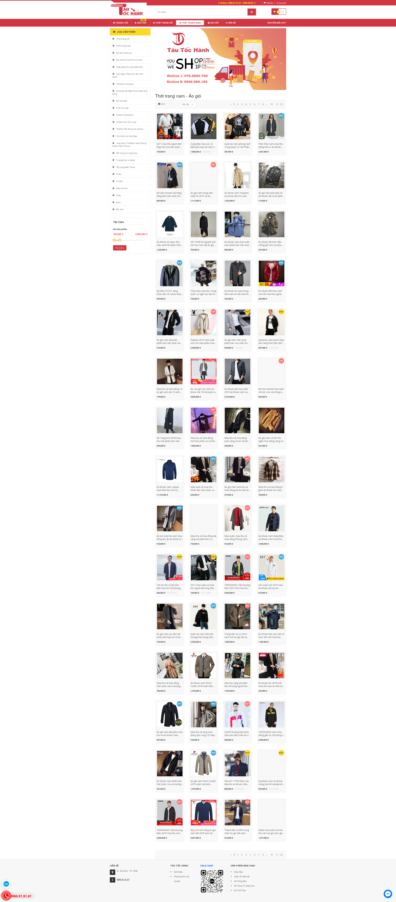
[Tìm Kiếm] (252, 12)
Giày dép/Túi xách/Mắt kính (129, 67)
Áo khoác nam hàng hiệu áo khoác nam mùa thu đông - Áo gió (270, 539)
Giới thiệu (178, 871)
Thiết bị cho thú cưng (126, 122)
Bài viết (214, 22)
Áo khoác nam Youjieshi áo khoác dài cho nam (236, 194)
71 (277, 104)
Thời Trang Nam (191, 22)
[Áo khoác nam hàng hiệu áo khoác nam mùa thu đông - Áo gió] (271, 518)
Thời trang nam (123, 45)
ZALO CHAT (207, 865)
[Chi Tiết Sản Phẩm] (164, 115)
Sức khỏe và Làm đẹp (126, 136)
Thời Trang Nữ (164, 22)
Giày (118, 195)
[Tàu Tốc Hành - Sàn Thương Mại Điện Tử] (128, 9)
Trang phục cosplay (125, 160)
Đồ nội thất (121, 100)
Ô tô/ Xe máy (122, 108)
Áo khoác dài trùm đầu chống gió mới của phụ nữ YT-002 (270, 245)
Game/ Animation (124, 114)
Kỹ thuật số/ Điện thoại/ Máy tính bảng (130, 92)
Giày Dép (141, 22)
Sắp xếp (186, 104)
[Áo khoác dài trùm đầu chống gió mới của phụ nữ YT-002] (271, 224)
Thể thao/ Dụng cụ (125, 84)
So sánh (282, 3)
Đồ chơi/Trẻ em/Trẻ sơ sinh (129, 59)
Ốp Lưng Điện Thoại (125, 167)
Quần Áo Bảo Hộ (241, 876)
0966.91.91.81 (123, 879)
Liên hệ (231, 22)
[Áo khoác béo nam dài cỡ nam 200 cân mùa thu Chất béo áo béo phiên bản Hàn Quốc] (271, 616)
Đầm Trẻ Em (121, 188)
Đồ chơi (119, 209)
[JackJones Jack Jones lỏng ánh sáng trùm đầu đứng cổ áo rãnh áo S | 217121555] (271, 322)
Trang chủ (121, 22)
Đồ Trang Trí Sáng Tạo (126, 153)
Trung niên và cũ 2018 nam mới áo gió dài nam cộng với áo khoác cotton (237, 637)
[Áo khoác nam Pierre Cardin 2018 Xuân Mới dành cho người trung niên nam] (203, 665)
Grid (163, 104)
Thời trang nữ (122, 38)
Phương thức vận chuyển (181, 879)
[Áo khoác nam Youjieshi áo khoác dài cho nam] (237, 175)
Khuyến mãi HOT (276, 22)
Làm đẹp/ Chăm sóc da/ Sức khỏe (127, 75)
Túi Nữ (119, 181)
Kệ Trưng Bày (240, 881)
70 (272, 104)
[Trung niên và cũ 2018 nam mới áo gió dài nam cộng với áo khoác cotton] (237, 616)
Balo (118, 202)
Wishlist (270, 3)
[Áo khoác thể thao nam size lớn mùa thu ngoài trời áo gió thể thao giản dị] (271, 273)
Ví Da (118, 174)
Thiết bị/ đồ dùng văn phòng (129, 129)
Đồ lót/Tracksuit (123, 52)
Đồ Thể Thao (240, 890)
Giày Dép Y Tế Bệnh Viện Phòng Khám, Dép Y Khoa (129, 144)
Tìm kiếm (119, 248)
